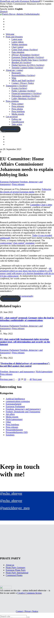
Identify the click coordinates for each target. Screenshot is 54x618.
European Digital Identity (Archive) (28, 57)
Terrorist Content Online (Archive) (27, 67)
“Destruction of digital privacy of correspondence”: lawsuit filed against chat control (25, 364)
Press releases (18, 106)
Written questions (19, 44)
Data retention (18, 52)
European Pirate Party (16, 570)
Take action (17, 124)
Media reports (18, 114)
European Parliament (9, 182)
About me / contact (14, 70)
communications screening (18, 401)
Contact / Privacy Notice (23, 83)
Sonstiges (10, 435)
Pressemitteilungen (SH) (17, 432)
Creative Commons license (29, 593)
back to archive (10, 129)
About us (10, 565)
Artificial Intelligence (15, 399)
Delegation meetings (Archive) (25, 96)
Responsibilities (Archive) (23, 75)
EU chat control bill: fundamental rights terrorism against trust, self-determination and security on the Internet (25, 342)
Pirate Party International (17, 572)
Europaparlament (13, 404)
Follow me (16, 119)
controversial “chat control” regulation (17, 243)
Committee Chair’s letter (41, 204)
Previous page (6, 379)
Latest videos (17, 42)
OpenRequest (18, 122)
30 (25, 379)
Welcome (10, 34)
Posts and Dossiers (14, 37)
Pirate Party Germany (15, 567)
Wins (14, 78)
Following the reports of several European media (25, 190)
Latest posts (17, 39)
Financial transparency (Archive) (26, 93)
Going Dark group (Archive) (25, 49)
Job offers (10, 414)
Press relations (12, 101)
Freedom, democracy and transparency (17, 371)
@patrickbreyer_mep (15, 508)
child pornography (25, 296)
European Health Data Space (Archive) (29, 60)
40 (31, 379)
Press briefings (18, 111)
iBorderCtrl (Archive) (21, 62)
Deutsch (3, 11)
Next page (37, 379)
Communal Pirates (14, 575)
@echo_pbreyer (11, 493)
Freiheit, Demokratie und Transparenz (23, 411)
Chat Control (17, 47)
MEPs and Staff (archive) (23, 80)
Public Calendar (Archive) (23, 91)
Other (8, 422)
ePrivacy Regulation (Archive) (25, 55)
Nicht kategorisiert (44, 371)
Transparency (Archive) (16, 85)
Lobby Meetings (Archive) (24, 98)
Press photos (17, 109)
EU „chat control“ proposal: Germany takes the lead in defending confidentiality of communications (27, 319)
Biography (16, 73)
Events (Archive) (19, 88)
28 (19, 379)
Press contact (17, 103)
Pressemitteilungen (14, 429)
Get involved (12, 116)
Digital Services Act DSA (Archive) (28, 65)
